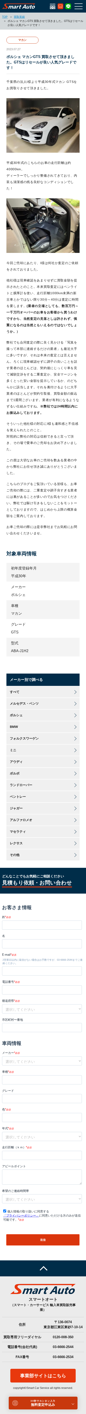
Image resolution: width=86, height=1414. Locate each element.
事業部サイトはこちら (43, 1375)
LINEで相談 (68, 6)
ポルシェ (16, 715)
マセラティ (18, 831)
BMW (14, 727)
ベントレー (18, 796)
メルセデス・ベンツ (24, 703)
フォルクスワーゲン (24, 738)
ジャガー (16, 808)
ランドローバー (21, 785)
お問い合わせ (60, 6)
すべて (14, 692)
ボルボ (14, 773)
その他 (14, 855)
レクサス (16, 843)
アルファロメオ (21, 820)
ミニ (13, 750)
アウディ (16, 761)
